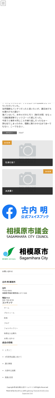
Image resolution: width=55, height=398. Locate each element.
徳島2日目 (9, 377)
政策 (5, 318)
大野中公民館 (10, 370)
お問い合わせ (7, 271)
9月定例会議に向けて (13, 357)
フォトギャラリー (11, 328)
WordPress (19, 391)
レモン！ (8, 350)
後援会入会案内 (10, 333)
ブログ (21, 133)
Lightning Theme (32, 391)
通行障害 (8, 363)
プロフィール (9, 313)
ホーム (6, 308)
